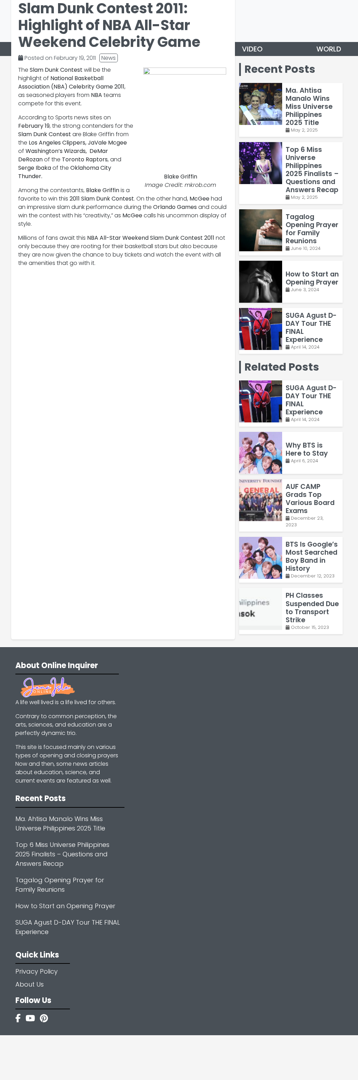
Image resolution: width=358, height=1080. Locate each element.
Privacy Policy (36, 971)
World (328, 49)
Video (252, 49)
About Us (29, 984)
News (108, 58)
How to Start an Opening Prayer (65, 906)
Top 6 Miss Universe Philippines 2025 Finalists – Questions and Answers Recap (62, 854)
